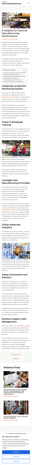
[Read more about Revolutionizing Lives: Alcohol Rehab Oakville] (16, 407)
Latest (4, 39)
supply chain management (16, 325)
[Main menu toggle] (28, 3)
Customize (16, 457)
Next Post (16, 358)
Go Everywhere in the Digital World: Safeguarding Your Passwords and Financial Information (15, 392)
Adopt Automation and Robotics (13, 80)
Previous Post (16, 354)
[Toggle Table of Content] (24, 70)
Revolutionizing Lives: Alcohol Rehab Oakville (16, 417)
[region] (16, 449)
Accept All (16, 452)
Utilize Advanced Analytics (11, 78)
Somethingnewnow (11, 3)
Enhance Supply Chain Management (13, 81)
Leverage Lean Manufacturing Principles (14, 76)
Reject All (16, 461)
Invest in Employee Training (11, 74)
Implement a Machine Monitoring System (15, 72)
